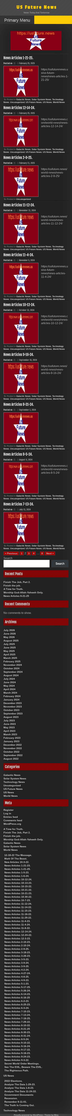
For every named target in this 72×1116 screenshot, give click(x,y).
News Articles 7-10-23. (17, 1011)
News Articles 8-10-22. (17, 1025)
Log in (7, 813)
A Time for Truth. (13, 589)
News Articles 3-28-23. (17, 955)
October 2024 (11, 668)
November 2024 (12, 665)
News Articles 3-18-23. (17, 952)
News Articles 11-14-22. (18, 907)
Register (8, 810)
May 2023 (9, 727)
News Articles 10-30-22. (18, 896)
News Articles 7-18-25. (17, 1018)
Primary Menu (17, 20)
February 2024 (11, 696)
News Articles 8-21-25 (16, 596)
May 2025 (9, 651)
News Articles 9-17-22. (17, 1049)
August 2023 (11, 717)
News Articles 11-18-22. (18, 914)
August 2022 (11, 758)
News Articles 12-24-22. (18, 935)
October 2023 (11, 710)
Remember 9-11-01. (15, 1101)
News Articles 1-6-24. (16, 876)
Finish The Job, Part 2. (16, 582)
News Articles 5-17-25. (17, 987)
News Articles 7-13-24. (18, 504)
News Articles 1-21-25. (18, 58)
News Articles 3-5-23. (16, 959)
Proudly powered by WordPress (28, 1115)
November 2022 (12, 748)
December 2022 (12, 744)
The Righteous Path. (16, 1070)
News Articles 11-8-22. (17, 928)
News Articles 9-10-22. (17, 1042)
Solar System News (41, 99)
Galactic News (23, 99)
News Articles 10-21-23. (18, 893)
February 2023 (11, 737)
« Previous (11, 553)
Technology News (14, 782)
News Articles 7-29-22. (17, 1021)
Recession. (11, 1098)
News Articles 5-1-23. (16, 983)
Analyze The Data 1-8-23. (19, 1087)
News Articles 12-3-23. (17, 938)
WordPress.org (12, 823)
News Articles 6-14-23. (17, 994)
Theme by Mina (51, 1115)
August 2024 (11, 675)
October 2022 (11, 751)
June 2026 (9, 633)
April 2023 (9, 731)
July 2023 (9, 720)
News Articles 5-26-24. (17, 990)
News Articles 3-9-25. (16, 966)
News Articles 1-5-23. (16, 872)
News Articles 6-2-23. (16, 1001)
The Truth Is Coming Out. (19, 1105)
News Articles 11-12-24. (19, 205)
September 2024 (13, 671)
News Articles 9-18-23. (17, 1053)
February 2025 (11, 661)
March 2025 (10, 658)
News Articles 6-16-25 (17, 997)
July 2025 (9, 644)
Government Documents (18, 1094)
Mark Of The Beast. (15, 858)
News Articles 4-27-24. (17, 973)
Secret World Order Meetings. (21, 1063)
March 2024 (10, 692)
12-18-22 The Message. (18, 855)
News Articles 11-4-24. (18, 255)
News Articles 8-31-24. (18, 404)
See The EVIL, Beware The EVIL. (23, 1067)
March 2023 (10, 734)
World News (59, 102)
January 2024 (11, 699)
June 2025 (9, 647)
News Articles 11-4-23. (17, 921)
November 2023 (12, 706)
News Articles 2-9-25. (17, 157)
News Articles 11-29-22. (18, 917)
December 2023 (12, 703)
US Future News (37, 7)
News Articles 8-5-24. (18, 454)
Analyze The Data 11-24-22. (20, 1091)
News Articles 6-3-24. (16, 1008)
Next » (50, 553)
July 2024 (9, 678)
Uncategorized (17, 102)
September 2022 (13, 755)
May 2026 (9, 637)
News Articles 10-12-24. (19, 305)
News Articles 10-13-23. (18, 883)
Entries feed (10, 817)
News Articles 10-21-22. (18, 889)
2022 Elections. (13, 1081)
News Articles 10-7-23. (17, 900)
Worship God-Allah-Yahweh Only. (23, 592)
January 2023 (11, 741)
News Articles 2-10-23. (17, 942)
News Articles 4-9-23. (16, 980)
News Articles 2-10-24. (17, 945)
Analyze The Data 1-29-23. (19, 1084)
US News (47, 102)
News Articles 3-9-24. (16, 962)
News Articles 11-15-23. (18, 910)
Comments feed (12, 820)
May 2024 (9, 685)
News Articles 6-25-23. (17, 1004)
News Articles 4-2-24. (16, 969)
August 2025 (11, 640)
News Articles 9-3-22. (16, 1060)
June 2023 (9, 724)
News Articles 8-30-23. (17, 1032)
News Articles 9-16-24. (18, 354)
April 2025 (9, 654)
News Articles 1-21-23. (17, 865)
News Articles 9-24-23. (17, 1056)
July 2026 (9, 630)
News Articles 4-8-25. (16, 976)
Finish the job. (12, 585)
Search (7, 558)
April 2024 (9, 689)
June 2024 (9, 682)
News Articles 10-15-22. (18, 886)
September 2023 (13, 713)
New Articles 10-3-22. (16, 862)
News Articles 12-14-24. (19, 108)
